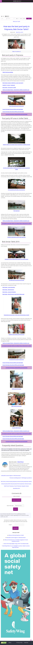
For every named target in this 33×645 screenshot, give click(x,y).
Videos (9, 642)
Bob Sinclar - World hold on (8, 289)
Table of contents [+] (16, 51)
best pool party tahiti (5, 483)
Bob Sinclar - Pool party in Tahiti (9, 87)
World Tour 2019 (19, 32)
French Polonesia (17, 486)
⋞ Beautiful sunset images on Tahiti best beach (11, 475)
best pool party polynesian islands (24, 481)
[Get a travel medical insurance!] (15, 593)
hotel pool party (27, 483)
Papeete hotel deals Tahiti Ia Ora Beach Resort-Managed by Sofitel (17, 92)
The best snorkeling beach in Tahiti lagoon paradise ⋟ (20, 477)
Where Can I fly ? (17, 1)
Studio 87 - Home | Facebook (9, 85)
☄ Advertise (25, 642)
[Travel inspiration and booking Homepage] (1, 1)
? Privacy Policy (19, 642)
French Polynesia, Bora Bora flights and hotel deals (13, 111)
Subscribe (15, 528)
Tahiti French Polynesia (9, 486)
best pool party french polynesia (17, 483)
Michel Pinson (20, 462)
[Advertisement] (16, 9)
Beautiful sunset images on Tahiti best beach (16, 537)
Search (15, 509)
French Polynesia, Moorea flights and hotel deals (13, 109)
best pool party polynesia (11, 481)
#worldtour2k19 (16, 488)
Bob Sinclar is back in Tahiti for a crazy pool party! (13, 82)
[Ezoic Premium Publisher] (3, 643)
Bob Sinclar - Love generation (9, 287)
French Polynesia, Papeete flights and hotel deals (17, 114)
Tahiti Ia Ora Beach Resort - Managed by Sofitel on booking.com (16, 89)
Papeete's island (25, 486)
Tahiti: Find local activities (8, 72)
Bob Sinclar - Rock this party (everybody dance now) (13, 294)
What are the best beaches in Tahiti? (16, 535)
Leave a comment (16, 500)
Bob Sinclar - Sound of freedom (9, 292)
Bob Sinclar (3, 481)
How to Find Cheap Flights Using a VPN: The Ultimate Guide (16, 543)
